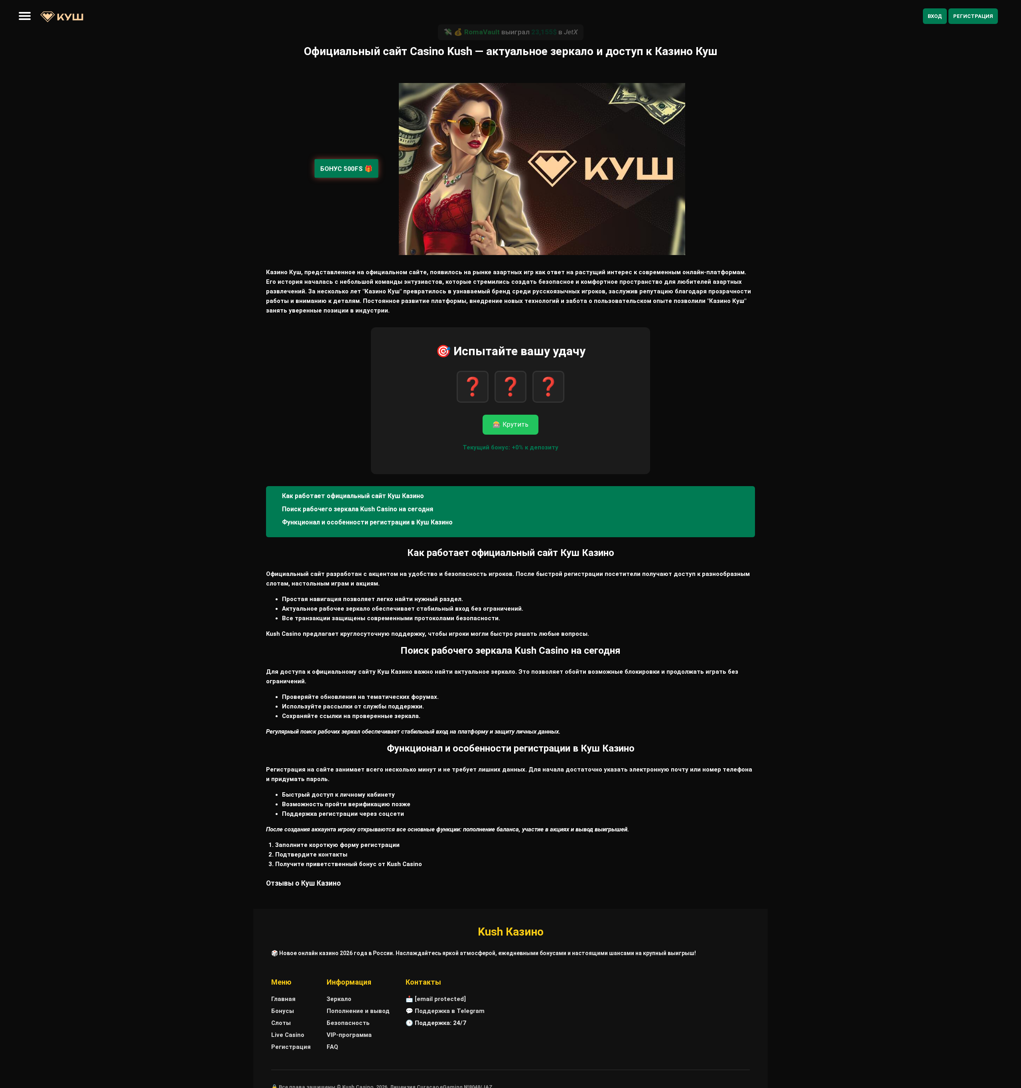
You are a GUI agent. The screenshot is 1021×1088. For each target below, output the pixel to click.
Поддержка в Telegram (450, 1011)
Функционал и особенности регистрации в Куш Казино (367, 522)
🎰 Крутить (510, 424)
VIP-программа (349, 1035)
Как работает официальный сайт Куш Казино (353, 496)
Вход (935, 16)
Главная (283, 999)
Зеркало (339, 999)
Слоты (281, 1023)
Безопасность (348, 1023)
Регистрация (973, 16)
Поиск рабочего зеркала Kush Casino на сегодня (357, 509)
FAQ (332, 1046)
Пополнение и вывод (358, 1011)
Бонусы (282, 1011)
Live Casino (287, 1035)
